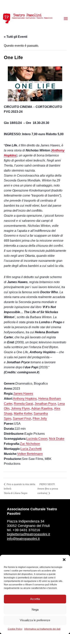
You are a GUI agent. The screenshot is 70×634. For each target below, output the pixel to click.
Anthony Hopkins (25, 398)
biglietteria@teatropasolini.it (28, 534)
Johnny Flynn (20, 408)
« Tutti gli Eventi (15, 36)
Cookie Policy (15, 629)
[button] (64, 560)
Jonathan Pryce (45, 403)
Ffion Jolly (40, 418)
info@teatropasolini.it (23, 539)
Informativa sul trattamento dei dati (42, 629)
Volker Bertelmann (30, 453)
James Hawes (23, 393)
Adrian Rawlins (41, 408)
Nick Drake (56, 438)
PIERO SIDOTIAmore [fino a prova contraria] (47, 489)
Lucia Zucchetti (31, 448)
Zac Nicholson (30, 443)
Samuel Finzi (22, 418)
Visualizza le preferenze (35, 620)
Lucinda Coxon (36, 438)
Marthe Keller (23, 413)
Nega (35, 609)
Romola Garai (23, 403)
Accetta (35, 598)
